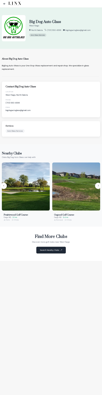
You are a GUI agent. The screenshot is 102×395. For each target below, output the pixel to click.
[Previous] (4, 186)
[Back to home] (4, 3)
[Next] (98, 186)
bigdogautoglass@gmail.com (78, 30)
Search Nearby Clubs (49, 250)
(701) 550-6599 (54, 30)
